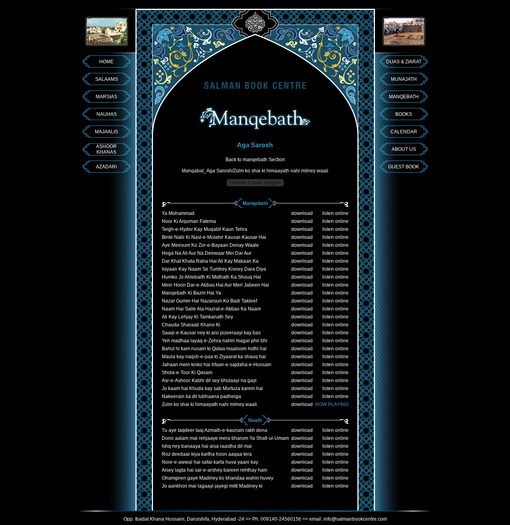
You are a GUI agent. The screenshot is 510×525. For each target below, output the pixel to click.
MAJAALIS (106, 132)
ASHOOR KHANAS (106, 149)
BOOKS (403, 114)
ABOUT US (404, 149)
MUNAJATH (404, 79)
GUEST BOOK (403, 167)
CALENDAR (403, 132)
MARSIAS (106, 97)
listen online (335, 213)
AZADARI (106, 167)
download (302, 213)
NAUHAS (106, 114)
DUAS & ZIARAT (404, 61)
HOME (106, 61)
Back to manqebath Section (255, 159)
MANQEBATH (404, 97)
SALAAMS (106, 79)
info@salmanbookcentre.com (355, 519)
